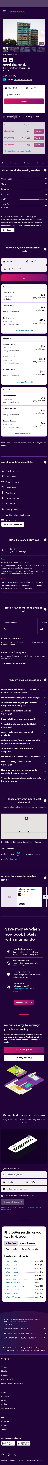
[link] (24, 1002)
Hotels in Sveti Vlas (12, 1290)
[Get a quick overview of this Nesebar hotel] (45, 170)
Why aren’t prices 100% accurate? (20, 1338)
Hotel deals (7, 1348)
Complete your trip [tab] (30, 1249)
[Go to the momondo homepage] (17, 11)
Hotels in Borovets (12, 1283)
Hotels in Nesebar (23, 1350)
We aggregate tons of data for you (20, 1333)
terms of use (34, 1207)
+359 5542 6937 (10, 76)
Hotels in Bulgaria (35, 1348)
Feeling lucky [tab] (11, 1249)
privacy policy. (6, 1209)
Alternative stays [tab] (27, 1243)
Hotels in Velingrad (12, 1297)
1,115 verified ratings (23, 80)
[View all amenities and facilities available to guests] (45, 462)
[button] (4, 11)
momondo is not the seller (16, 1329)
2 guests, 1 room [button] (12, 95)
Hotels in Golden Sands (14, 1279)
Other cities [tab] (11, 1243)
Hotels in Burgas (11, 1276)
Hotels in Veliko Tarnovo (14, 1286)
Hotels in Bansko (11, 1265)
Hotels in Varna (11, 1268)
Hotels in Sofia (11, 1261)
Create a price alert (21, 988)
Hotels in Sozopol (12, 1293)
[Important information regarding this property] (45, 609)
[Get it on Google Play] (8, 1443)
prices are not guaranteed (20, 1321)
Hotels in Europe (20, 1348)
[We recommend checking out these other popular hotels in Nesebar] (45, 878)
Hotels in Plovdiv (12, 1272)
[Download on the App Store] (23, 1443)
